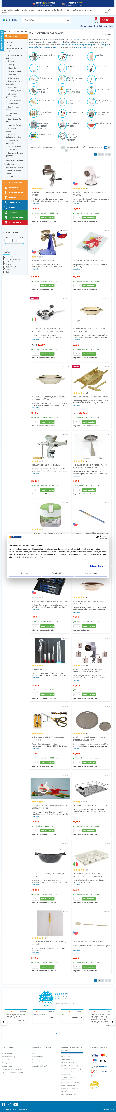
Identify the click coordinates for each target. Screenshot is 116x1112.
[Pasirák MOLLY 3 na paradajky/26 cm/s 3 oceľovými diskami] (50, 785)
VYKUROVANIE (15, 222)
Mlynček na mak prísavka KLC (44, 260)
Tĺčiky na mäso (13, 78)
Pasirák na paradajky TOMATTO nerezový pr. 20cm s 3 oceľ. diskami (47, 330)
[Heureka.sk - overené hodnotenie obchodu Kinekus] (58, 998)
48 (109, 147)
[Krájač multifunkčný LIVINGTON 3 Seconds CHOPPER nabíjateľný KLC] (50, 513)
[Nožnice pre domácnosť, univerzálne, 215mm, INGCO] (50, 717)
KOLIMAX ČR (11, 267)
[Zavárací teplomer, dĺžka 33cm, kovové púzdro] (91, 513)
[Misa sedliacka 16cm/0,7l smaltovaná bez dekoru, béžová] (50, 377)
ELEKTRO (12, 197)
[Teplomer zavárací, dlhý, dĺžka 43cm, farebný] (50, 922)
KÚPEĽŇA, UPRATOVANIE (18, 182)
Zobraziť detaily (96, 566)
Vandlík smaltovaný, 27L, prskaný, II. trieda (48, 874)
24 (106, 147)
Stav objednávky (86, 26)
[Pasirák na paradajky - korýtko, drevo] (91, 377)
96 (66, 150)
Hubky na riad (13, 150)
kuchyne (76, 39)
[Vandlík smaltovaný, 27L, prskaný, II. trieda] (50, 853)
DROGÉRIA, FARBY (16, 192)
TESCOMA (10, 256)
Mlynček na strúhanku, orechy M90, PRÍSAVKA (89, 193)
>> (109, 154)
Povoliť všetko (91, 573)
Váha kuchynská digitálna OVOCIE (88, 260)
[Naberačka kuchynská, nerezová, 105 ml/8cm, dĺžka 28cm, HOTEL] (91, 445)
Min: (6, 237)
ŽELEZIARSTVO (15, 202)
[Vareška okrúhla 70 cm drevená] (91, 922)
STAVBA (12, 207)
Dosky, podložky (14, 103)
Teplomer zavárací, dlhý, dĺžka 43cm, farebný (48, 943)
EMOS (8, 272)
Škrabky (11, 61)
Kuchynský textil (14, 125)
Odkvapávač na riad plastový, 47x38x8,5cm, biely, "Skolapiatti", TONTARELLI (88, 874)
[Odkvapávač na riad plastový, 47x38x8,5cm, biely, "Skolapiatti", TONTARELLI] (91, 853)
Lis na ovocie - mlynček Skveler (45, 465)
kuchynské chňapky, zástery (39, 47)
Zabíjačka (9, 177)
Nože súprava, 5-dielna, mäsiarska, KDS (49, 601)
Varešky (11, 65)
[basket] (96, 20)
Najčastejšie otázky (101, 26)
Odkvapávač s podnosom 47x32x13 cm (90, 805)
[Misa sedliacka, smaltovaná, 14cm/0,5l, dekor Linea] (91, 581)
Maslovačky (12, 87)
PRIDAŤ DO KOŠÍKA (47, 218)
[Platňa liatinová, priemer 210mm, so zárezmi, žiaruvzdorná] (91, 717)
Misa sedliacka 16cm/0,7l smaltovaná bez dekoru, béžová (48, 398)
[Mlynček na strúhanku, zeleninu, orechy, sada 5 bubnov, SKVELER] (91, 649)
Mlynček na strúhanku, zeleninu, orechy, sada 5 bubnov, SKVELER (88, 670)
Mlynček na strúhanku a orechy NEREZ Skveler (49, 193)
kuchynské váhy (80, 47)
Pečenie (9, 45)
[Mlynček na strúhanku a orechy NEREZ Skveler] (50, 172)
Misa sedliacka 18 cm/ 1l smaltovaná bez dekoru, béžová (91, 330)
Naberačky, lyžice (14, 71)
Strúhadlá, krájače (15, 91)
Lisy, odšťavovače (14, 100)
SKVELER (9, 262)
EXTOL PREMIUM (13, 259)
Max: (22, 237)
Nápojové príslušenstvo (15, 167)
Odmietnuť (25, 573)
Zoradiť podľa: (36, 147)
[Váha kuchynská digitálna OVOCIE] (91, 240)
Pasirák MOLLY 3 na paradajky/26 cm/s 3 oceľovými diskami (49, 806)
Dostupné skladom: (73, 147)
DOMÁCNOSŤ (14, 188)
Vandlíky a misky (14, 146)
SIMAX (8, 269)
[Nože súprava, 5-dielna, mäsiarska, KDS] (50, 581)
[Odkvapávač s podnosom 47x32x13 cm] (91, 785)
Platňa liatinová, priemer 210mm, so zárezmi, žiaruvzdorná (89, 738)
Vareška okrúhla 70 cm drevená (87, 942)
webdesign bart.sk (108, 1109)
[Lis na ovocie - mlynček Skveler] (50, 445)
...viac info (35, 203)
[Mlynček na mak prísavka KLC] (50, 240)
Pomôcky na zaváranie (14, 161)
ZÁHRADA (13, 212)
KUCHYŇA (13, 36)
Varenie (9, 42)
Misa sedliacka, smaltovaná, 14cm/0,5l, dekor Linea (90, 602)
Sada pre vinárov (39, 669)
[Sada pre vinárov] (50, 649)
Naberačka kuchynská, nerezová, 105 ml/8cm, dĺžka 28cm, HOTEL (90, 466)
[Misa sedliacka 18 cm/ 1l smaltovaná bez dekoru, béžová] (91, 308)
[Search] (67, 20)
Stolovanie (10, 164)
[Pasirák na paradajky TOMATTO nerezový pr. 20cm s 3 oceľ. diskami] (50, 308)
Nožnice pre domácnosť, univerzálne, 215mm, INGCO (48, 738)
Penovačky (12, 75)
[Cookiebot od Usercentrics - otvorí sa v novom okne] (97, 537)
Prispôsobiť (56, 573)
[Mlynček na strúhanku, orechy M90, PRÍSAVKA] (91, 172)
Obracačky (12, 68)
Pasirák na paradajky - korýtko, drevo (90, 397)
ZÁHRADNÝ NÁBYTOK (17, 217)
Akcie (112, 26)
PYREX (8, 264)
